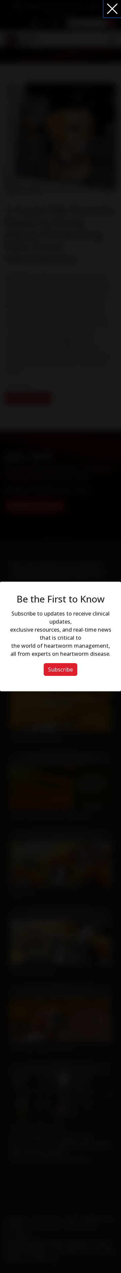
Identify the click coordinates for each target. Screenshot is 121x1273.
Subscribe (60, 669)
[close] (112, 8)
